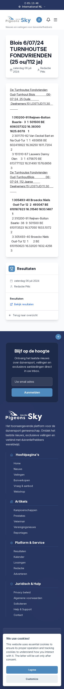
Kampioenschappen (25, 510)
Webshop (19, 491)
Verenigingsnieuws (25, 527)
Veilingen (19, 474)
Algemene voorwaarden (28, 597)
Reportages (21, 532)
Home (17, 463)
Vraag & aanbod (23, 485)
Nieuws (18, 468)
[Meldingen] (48, 20)
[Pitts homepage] (18, 20)
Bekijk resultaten (24, 304)
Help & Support (23, 609)
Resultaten (20, 551)
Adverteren (20, 573)
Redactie (19, 568)
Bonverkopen (22, 480)
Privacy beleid (22, 592)
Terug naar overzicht (25, 315)
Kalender (19, 556)
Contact (18, 614)
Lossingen (20, 562)
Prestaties (19, 515)
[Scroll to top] (58, 337)
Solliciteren (20, 603)
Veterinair (19, 521)
